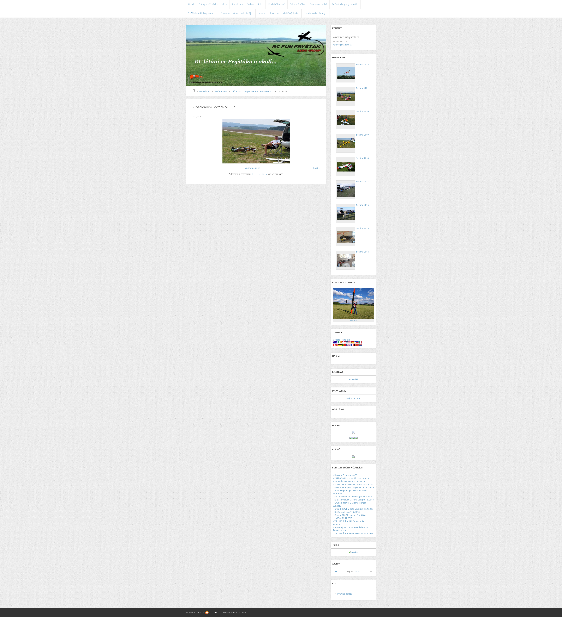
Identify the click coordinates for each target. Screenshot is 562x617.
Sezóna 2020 (362, 111)
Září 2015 (235, 91)
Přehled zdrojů (344, 593)
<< (336, 571)
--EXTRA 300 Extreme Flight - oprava (351, 478)
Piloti (260, 4)
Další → (317, 168)
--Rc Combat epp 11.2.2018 (346, 512)
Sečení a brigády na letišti (345, 4)
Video (250, 4)
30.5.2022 (353, 320)
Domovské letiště (318, 4)
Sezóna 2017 (362, 181)
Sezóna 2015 (221, 91)
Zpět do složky (252, 168)
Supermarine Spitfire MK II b (259, 91)
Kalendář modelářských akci (284, 13)
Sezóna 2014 (362, 251)
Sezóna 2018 (362, 158)
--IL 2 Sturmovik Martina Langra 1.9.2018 (353, 499)
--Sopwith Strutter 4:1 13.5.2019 (349, 481)
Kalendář (353, 379)
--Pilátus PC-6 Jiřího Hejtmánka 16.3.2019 (353, 487)
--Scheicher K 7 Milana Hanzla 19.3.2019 (352, 484)
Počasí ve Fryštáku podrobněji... (237, 13)
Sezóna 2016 (362, 205)
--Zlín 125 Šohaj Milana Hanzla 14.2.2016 (353, 533)
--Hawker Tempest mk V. (345, 475)
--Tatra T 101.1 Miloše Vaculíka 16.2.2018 (353, 508)
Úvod (191, 4)
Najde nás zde (353, 398)
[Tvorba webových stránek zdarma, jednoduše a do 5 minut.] (207, 612)
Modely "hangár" (276, 4)
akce (224, 4)
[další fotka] (315, 141)
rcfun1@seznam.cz (342, 44)
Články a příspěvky (207, 4)
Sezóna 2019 (362, 134)
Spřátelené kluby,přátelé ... (202, 13)
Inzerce (261, 13)
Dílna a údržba (297, 4)
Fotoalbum (237, 4)
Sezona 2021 (362, 88)
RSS (215, 612)
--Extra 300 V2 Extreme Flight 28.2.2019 (352, 496)
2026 (357, 571)
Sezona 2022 (362, 64)
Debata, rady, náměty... (315, 13)
